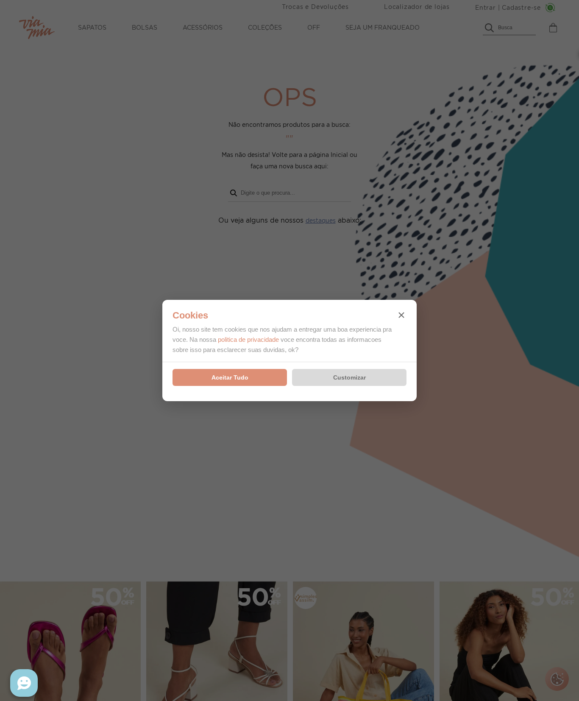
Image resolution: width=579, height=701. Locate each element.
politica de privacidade (248, 339)
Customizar (349, 377)
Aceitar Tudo (230, 377)
